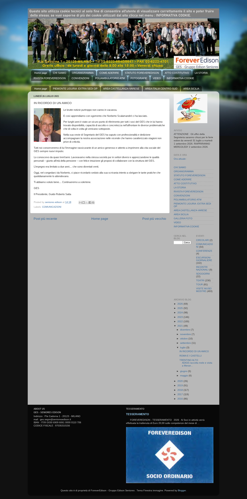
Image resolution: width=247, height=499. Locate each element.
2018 (180, 390)
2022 (180, 321)
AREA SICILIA (191, 88)
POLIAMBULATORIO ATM (110, 78)
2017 (180, 394)
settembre (186, 343)
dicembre (185, 329)
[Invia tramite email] (80, 202)
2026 (180, 304)
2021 (180, 326)
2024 (180, 312)
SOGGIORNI (203, 274)
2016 (180, 399)
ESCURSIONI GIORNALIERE (204, 259)
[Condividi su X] (86, 202)
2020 (180, 381)
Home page (40, 72)
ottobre (184, 338)
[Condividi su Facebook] (90, 202)
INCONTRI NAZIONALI (202, 268)
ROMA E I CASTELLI (190, 356)
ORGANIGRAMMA (83, 72)
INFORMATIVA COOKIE (180, 78)
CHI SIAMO (59, 72)
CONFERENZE (204, 251)
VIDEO (157, 78)
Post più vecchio (154, 218)
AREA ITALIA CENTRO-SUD (161, 88)
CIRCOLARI (202, 240)
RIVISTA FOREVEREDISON (50, 78)
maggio (184, 375)
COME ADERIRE (109, 72)
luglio (183, 347)
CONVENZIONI (80, 78)
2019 (180, 385)
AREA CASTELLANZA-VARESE (121, 88)
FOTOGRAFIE (139, 78)
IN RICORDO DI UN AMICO (194, 351)
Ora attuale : (180, 158)
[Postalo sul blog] (83, 202)
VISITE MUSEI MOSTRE (204, 290)
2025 (180, 308)
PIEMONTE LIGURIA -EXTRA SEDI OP (75, 88)
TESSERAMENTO (137, 414)
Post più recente (45, 218)
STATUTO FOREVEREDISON (142, 72)
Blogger (182, 490)
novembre (186, 334)
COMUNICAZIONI (51, 207)
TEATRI (200, 280)
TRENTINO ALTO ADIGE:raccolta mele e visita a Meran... (195, 363)
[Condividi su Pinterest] (93, 202)
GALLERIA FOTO (183, 218)
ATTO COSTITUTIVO (177, 72)
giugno (184, 371)
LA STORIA (201, 72)
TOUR (199, 284)
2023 (180, 317)
